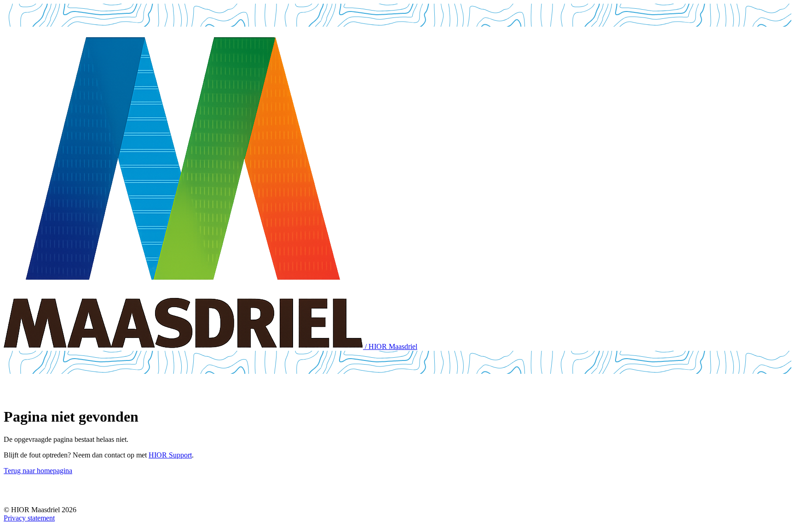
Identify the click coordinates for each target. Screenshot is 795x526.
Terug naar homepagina (38, 471)
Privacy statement (29, 518)
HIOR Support (170, 455)
